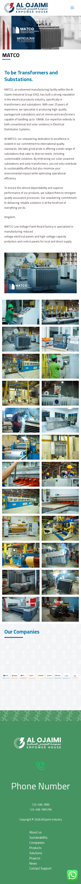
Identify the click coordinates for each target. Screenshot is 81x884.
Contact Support (40, 868)
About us (35, 832)
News (33, 863)
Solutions (35, 853)
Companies (36, 843)
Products (35, 848)
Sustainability (38, 837)
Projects (34, 858)
